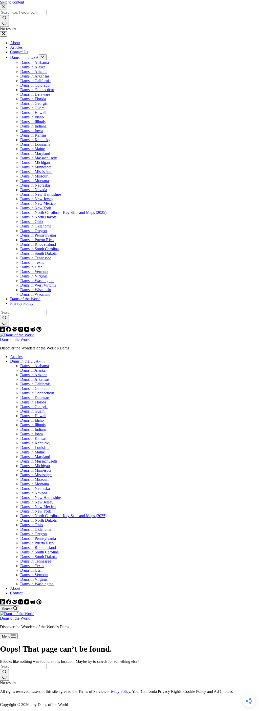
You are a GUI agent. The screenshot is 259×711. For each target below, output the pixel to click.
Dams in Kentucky (35, 443)
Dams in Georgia (34, 406)
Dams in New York (35, 511)
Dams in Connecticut (37, 393)
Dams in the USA (24, 361)
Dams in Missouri (34, 479)
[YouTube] (27, 603)
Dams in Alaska (33, 370)
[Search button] (4, 675)
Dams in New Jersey (36, 502)
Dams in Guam (32, 411)
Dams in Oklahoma (35, 529)
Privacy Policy (118, 691)
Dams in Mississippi (36, 475)
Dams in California (35, 384)
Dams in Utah (31, 570)
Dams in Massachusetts (38, 461)
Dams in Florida (33, 402)
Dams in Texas (32, 566)
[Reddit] (33, 603)
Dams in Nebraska (35, 488)
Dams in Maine (32, 452)
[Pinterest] (38, 603)
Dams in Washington (37, 584)
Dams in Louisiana (35, 447)
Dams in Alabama (34, 366)
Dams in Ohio (31, 525)
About (15, 588)
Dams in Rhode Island (38, 547)
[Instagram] (21, 603)
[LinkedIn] (3, 603)
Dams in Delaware (35, 397)
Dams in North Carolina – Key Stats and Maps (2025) (63, 516)
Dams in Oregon (33, 534)
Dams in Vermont (34, 575)
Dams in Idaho (32, 420)
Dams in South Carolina (39, 552)
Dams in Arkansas (34, 379)
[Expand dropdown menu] (43, 362)
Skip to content (12, 2)
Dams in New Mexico (38, 506)
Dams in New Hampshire (40, 497)
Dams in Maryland (35, 456)
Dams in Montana (34, 484)
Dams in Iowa (31, 434)
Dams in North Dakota (38, 520)
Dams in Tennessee (35, 561)
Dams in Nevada (33, 493)
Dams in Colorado (35, 388)
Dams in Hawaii (33, 416)
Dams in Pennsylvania (38, 538)
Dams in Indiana (33, 429)
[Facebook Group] (15, 603)
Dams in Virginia (34, 579)
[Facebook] (9, 603)
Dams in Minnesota (35, 470)
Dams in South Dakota (38, 556)
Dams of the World (15, 339)
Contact (16, 593)
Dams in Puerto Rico (37, 543)
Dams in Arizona (33, 375)
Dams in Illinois (33, 425)
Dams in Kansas (33, 438)
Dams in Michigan (35, 466)
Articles (16, 356)
